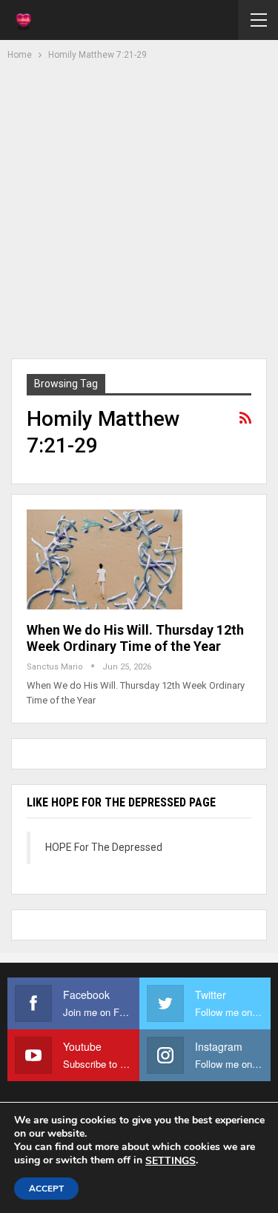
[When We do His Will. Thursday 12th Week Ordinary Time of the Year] (104, 559)
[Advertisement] (139, 208)
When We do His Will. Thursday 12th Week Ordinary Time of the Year (135, 638)
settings (170, 1161)
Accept (46, 1188)
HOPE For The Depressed (103, 847)
